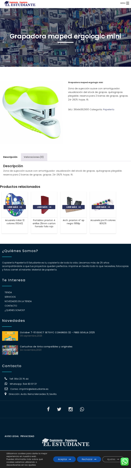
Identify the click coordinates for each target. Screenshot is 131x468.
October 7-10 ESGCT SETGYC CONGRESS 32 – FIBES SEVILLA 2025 (57, 332)
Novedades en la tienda (18, 301)
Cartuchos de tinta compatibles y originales (46, 346)
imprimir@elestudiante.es (33, 389)
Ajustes (111, 459)
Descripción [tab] (10, 157)
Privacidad (27, 436)
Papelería (108, 109)
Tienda (8, 292)
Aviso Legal (12, 436)
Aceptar (62, 459)
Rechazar (87, 459)
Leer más (13, 207)
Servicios (10, 296)
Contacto (11, 305)
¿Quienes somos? (15, 310)
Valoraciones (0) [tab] (34, 157)
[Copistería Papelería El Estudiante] (50, 3)
